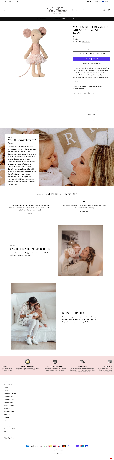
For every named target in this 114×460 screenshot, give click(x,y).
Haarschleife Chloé (9, 411)
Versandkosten (86, 41)
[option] (57, 19)
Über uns (10, 1)
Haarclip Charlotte (9, 405)
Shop (5, 1)
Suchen (5, 382)
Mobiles (6, 387)
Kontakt (5, 423)
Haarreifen (7, 408)
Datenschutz (7, 414)
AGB (5, 420)
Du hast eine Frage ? (92, 110)
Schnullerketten (8, 385)
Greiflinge (6, 391)
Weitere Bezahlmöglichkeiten (92, 63)
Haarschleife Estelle (9, 399)
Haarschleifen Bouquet (10, 393)
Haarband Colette (8, 402)
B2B (17, 1)
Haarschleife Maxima (9, 396)
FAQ (5, 432)
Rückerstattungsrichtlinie (10, 429)
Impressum (6, 417)
